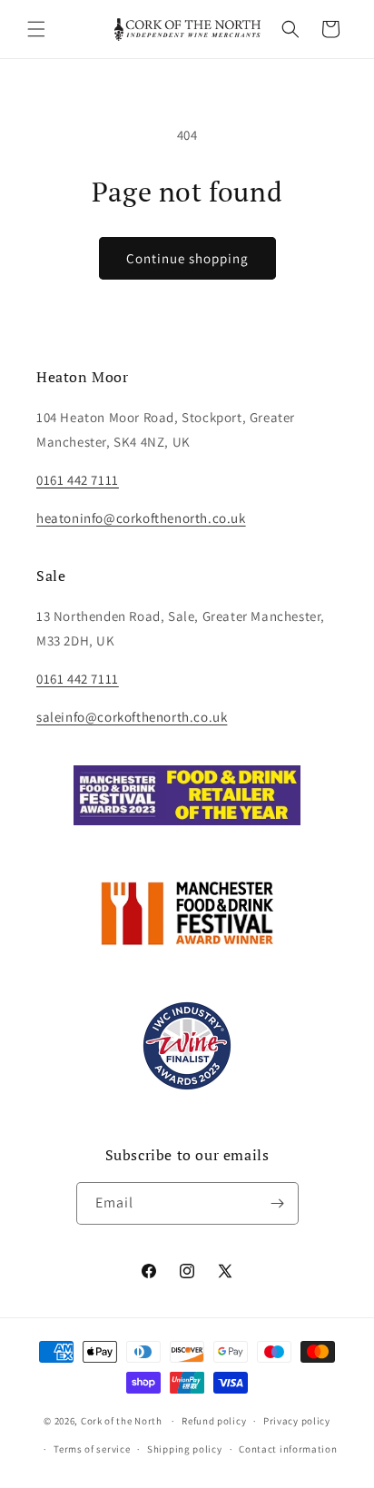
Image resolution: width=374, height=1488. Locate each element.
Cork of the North (121, 1420)
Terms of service (92, 1449)
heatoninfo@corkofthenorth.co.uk (141, 518)
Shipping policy (184, 1449)
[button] (36, 29)
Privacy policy (296, 1420)
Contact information (288, 1449)
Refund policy (214, 1420)
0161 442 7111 (77, 678)
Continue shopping (187, 258)
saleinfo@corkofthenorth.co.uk (131, 716)
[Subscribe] (278, 1203)
